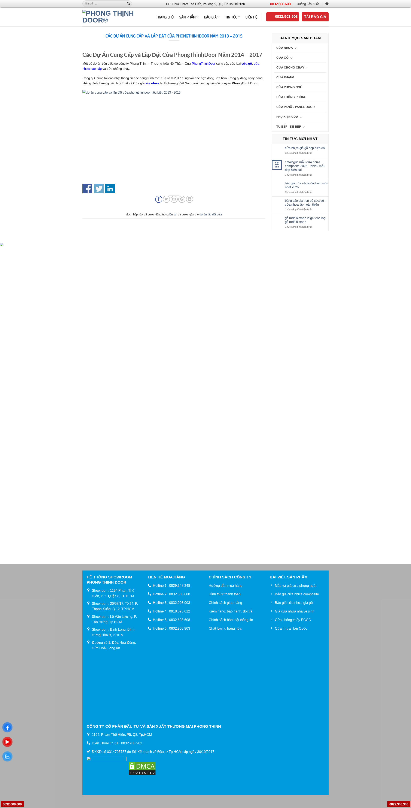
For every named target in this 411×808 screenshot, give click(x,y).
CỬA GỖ (282, 57)
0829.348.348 (398, 804)
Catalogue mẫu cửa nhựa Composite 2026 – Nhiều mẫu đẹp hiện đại (305, 166)
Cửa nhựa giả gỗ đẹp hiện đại (305, 148)
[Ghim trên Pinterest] (181, 199)
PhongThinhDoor (203, 63)
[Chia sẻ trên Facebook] (158, 199)
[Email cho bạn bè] (174, 199)
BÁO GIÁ (210, 16)
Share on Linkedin (110, 188)
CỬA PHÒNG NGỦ (289, 87)
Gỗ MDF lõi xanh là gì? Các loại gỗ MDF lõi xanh (305, 220)
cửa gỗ (246, 63)
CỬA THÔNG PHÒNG (291, 97)
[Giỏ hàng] (327, 3)
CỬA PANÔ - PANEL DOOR (295, 107)
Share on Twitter (99, 188)
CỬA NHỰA (284, 47)
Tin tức (231, 16)
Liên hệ (251, 16)
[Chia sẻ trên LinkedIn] (189, 199)
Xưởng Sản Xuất (308, 3)
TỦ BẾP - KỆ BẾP (288, 126)
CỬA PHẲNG (285, 77)
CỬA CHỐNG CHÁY (290, 67)
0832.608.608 (280, 3)
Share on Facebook (87, 188)
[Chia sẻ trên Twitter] (166, 199)
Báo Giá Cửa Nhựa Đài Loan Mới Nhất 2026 (306, 185)
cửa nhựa (151, 83)
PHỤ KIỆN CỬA (287, 116)
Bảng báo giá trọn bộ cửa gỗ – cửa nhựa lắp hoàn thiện (305, 202)
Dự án (173, 214)
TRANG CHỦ (165, 16)
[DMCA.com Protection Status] (142, 768)
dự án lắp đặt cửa (211, 214)
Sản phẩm (187, 16)
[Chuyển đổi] (295, 48)
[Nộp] (128, 3)
